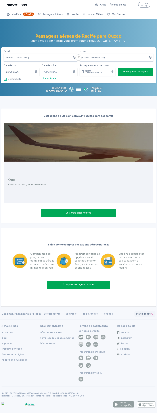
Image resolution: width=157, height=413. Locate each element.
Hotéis (75, 14)
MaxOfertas (118, 14)
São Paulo (71, 313)
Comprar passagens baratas (78, 284)
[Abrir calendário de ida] (36, 72)
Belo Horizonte (52, 313)
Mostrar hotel (15, 79)
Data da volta (49, 65)
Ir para (83, 51)
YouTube (125, 354)
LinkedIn (125, 348)
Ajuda (103, 4)
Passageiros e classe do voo (95, 65)
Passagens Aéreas (53, 14)
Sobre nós (7, 332)
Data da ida (10, 65)
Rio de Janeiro (90, 313)
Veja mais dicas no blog (78, 212)
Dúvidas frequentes (51, 332)
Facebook (126, 332)
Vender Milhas (95, 14)
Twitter (125, 343)
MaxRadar (22, 14)
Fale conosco (47, 343)
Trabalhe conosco (12, 348)
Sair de (7, 51)
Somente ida (49, 78)
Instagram (126, 338)
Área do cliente (118, 4)
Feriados (108, 313)
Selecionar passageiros (97, 71)
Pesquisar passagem (136, 71)
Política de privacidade (14, 359)
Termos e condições (13, 354)
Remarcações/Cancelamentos (57, 338)
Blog (4, 338)
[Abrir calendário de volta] (74, 72)
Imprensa (7, 343)
